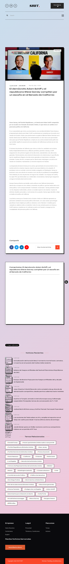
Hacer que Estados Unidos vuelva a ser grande (38, 443)
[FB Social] (7, 5)
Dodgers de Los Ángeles (32, 489)
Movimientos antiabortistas (34, 480)
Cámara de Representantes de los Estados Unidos (24, 466)
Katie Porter (41, 494)
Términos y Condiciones (32, 531)
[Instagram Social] (15, 5)
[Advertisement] (34, 33)
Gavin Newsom (12, 457)
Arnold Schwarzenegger (15, 499)
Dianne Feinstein (13, 489)
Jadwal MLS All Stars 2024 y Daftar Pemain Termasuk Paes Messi (38, 409)
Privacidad (28, 528)
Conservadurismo (43, 471)
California (26, 457)
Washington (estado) (24, 471)
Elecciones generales (46, 485)
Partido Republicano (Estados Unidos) (20, 447)
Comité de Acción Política (16, 475)
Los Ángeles (11, 461)
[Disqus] (34, 299)
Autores (48, 531)
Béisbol (49, 466)
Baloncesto (50, 457)
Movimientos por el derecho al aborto (20, 494)
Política (57, 50)
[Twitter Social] (11, 5)
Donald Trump (12, 443)
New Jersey (42, 447)
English (7, 534)
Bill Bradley (11, 503)
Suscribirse (57, 5)
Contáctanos (9, 531)
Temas (48, 528)
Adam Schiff (50, 489)
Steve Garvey (34, 499)
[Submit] (7, 16)
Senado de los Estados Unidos (31, 461)
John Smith (22, 85)
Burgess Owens (49, 499)
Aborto (9, 471)
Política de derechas (37, 475)
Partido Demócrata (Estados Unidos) (20, 452)
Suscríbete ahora (15, 547)
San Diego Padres (13, 480)
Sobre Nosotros (9, 528)
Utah (56, 471)
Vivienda (38, 457)
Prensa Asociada (43, 452)
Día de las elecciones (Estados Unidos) (20, 485)
